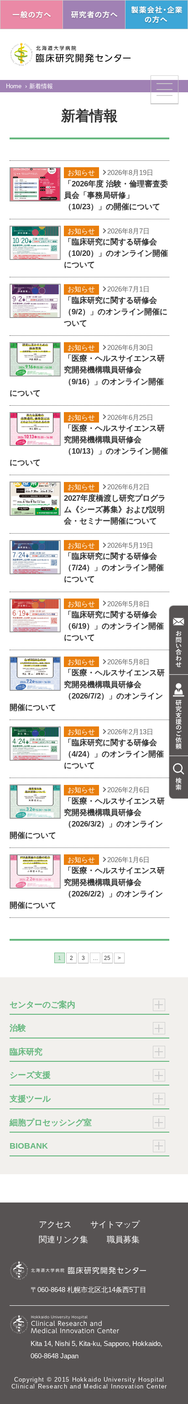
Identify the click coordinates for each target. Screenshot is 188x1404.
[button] (165, 89)
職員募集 (123, 1239)
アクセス (55, 1224)
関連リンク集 (63, 1239)
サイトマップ (115, 1224)
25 (107, 958)
